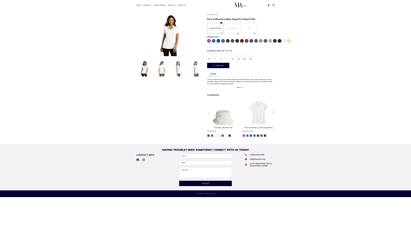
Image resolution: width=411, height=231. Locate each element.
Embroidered (233, 28)
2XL (238, 59)
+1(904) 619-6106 (256, 155)
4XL (250, 59)
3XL (244, 59)
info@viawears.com (258, 159)
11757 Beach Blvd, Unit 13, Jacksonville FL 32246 (261, 164)
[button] (273, 112)
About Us (171, 5)
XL (233, 59)
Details (213, 74)
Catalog (146, 5)
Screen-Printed (215, 28)
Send (204, 183)
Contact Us (181, 5)
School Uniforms (159, 5)
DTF (249, 28)
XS (209, 59)
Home (138, 5)
